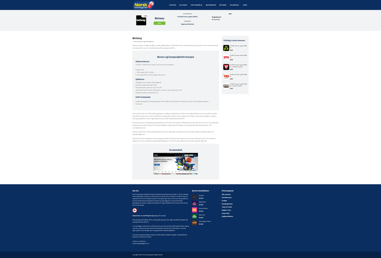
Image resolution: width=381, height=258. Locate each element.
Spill (159, 23)
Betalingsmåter (227, 204)
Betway (159, 18)
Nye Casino (222, 5)
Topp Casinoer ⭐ (196, 5)
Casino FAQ (225, 213)
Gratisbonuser (211, 5)
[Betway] (141, 20)
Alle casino (183, 5)
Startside (172, 5)
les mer (201, 198)
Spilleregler (234, 5)
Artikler (224, 201)
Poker (245, 5)
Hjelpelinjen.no (137, 216)
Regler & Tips (226, 210)
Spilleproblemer (227, 216)
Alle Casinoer (226, 194)
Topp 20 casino (227, 207)
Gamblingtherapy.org (150, 216)
